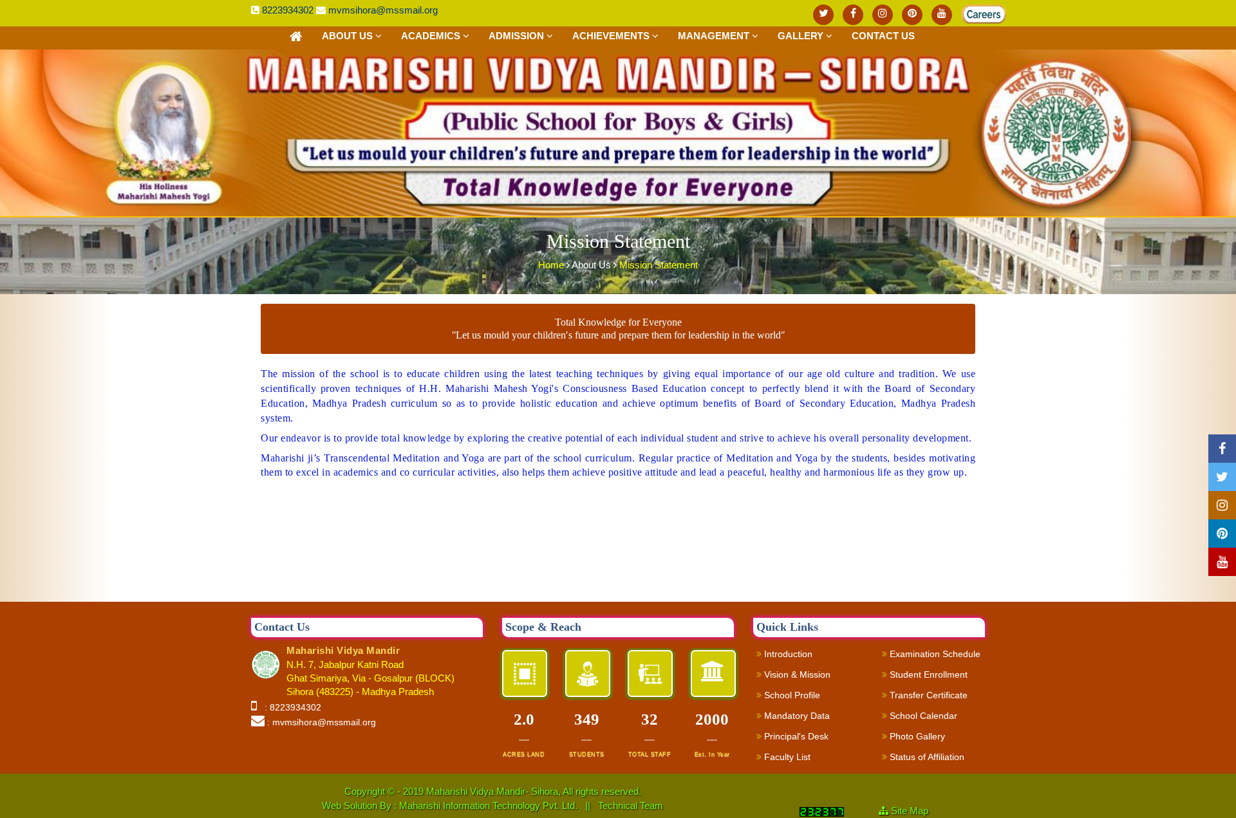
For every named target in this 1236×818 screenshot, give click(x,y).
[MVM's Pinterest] (912, 15)
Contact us (883, 35)
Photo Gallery (916, 736)
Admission (518, 35)
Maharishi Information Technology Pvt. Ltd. (489, 805)
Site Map (915, 810)
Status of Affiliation (925, 757)
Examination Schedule (933, 654)
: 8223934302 (290, 707)
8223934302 (288, 10)
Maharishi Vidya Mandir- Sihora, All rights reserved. (533, 791)
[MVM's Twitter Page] (823, 15)
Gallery (802, 35)
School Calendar (922, 716)
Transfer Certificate (927, 695)
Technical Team (630, 805)
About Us (348, 35)
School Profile (791, 695)
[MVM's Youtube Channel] (942, 15)
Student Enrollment (927, 674)
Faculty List (786, 757)
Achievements (612, 35)
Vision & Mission (796, 674)
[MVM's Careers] (971, 11)
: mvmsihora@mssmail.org (321, 722)
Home (552, 264)
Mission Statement (658, 264)
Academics (432, 35)
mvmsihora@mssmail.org (383, 10)
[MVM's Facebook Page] (853, 15)
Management (715, 35)
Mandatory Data (796, 716)
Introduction (787, 654)
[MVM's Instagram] (882, 15)
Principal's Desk (795, 736)
